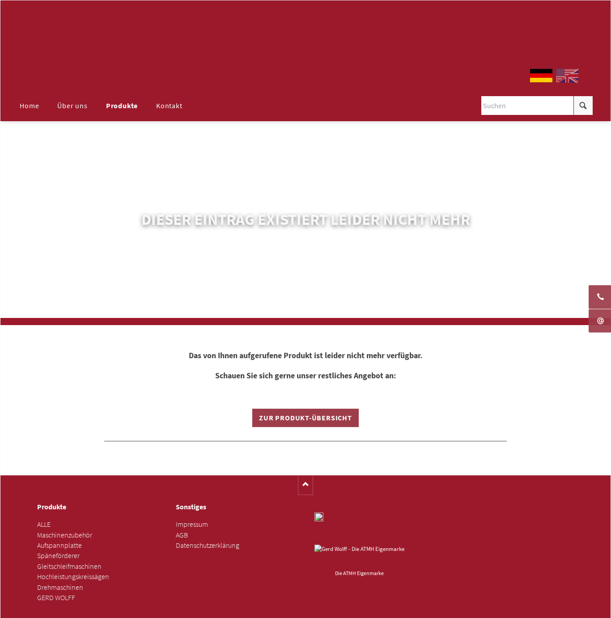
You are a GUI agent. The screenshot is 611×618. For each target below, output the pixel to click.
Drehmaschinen (60, 587)
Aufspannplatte (59, 545)
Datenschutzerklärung (207, 545)
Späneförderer (58, 555)
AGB (182, 535)
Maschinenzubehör (64, 535)
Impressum (192, 524)
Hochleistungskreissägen (73, 576)
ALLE (44, 524)
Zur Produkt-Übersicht (305, 418)
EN (567, 75)
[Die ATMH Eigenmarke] (359, 556)
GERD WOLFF (56, 597)
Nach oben (306, 485)
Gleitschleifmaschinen (69, 566)
